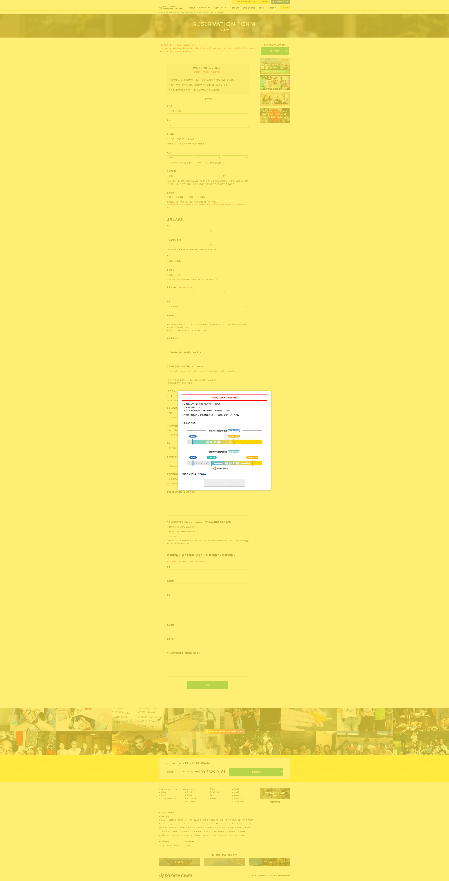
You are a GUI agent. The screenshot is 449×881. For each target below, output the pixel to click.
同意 (224, 483)
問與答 (203, 474)
